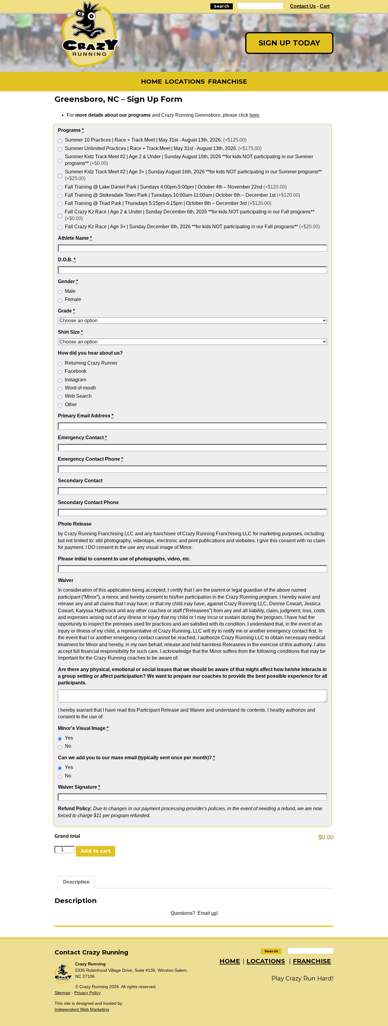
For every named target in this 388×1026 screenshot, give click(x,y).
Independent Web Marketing (82, 1009)
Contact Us (303, 6)
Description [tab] (76, 881)
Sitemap (62, 992)
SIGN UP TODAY (289, 42)
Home (151, 81)
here (254, 115)
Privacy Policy (87, 992)
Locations (185, 81)
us (213, 913)
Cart (324, 6)
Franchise (227, 81)
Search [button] (221, 6)
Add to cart (95, 851)
